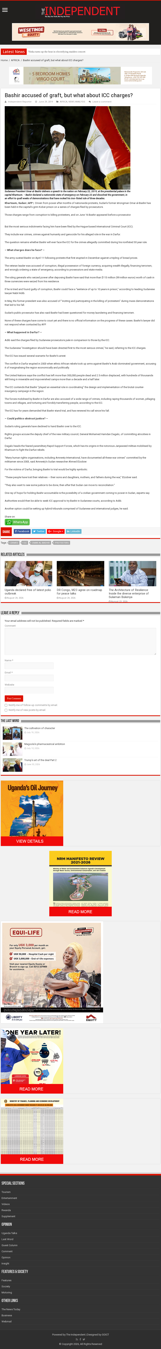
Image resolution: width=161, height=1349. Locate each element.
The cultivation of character (39, 728)
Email (9, 672)
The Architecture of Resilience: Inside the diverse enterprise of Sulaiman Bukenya (129, 593)
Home (4, 60)
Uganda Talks (9, 1233)
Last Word (7, 1239)
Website (9, 684)
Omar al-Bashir (41, 543)
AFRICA (15, 60)
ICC (25, 543)
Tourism (6, 1192)
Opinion (6, 1257)
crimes (14, 543)
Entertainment (9, 1198)
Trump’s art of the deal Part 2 (40, 760)
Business (7, 1315)
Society (6, 1286)
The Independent (75, 1334)
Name (9, 660)
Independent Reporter (20, 101)
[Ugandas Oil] (32, 813)
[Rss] (76, 1339)
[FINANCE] (32, 1130)
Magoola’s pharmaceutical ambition (44, 744)
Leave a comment (102, 101)
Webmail (7, 1321)
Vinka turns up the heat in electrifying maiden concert (56, 51)
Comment (10, 625)
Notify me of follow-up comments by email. (33, 705)
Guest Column (9, 1245)
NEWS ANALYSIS (77, 101)
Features (6, 1280)
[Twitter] (84, 1339)
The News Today (11, 1309)
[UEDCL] (32, 1060)
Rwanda (6, 1210)
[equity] (52, 972)
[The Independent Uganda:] (80, 11)
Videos (6, 1204)
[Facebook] (80, 1339)
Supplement (8, 1216)
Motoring (7, 1292)
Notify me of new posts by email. (27, 709)
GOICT (105, 1334)
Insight (5, 1263)
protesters (62, 543)
